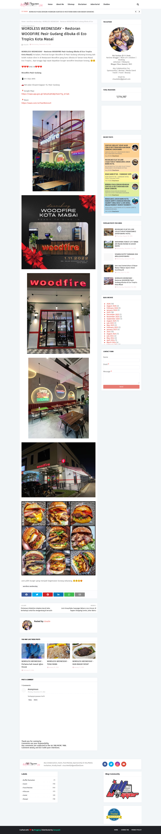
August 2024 (112, 334)
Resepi (39, 799)
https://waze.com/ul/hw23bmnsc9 (36, 103)
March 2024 (111, 342)
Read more (116, 156)
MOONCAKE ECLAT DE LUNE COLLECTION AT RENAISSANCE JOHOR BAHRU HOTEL (117, 162)
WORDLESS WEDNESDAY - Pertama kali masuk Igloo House (32, 664)
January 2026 (112, 310)
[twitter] (111, 764)
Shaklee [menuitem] (106, 4)
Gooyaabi (56, 830)
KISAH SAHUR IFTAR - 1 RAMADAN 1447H (118, 174)
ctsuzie (25, 45)
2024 (109, 332)
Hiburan (39, 791)
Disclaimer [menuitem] (82, 4)
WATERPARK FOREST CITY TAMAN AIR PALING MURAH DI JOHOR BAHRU (126, 244)
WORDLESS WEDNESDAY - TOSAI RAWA (57, 662)
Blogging (37, 830)
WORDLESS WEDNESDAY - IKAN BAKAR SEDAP (83, 662)
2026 (109, 304)
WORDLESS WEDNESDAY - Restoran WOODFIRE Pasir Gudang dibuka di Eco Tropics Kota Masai (126, 281)
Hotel (39, 795)
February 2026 (112, 308)
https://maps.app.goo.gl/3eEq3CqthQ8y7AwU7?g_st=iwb (45, 94)
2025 (109, 312)
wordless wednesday (34, 21)
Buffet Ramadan (39, 780)
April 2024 (111, 340)
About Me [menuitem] (60, 4)
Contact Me (125, 830)
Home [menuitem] (50, 4)
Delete (35, 700)
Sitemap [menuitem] (71, 4)
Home (24, 21)
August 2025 (112, 321)
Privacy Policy (136, 830)
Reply (30, 700)
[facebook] (104, 764)
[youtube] (123, 764)
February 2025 (112, 327)
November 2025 (113, 317)
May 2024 (111, 338)
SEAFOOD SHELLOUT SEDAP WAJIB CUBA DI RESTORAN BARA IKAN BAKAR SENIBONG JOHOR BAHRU (117, 147)
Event (39, 784)
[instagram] (117, 764)
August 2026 (112, 306)
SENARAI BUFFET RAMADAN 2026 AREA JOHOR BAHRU (126, 255)
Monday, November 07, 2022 (36, 692)
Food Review (39, 788)
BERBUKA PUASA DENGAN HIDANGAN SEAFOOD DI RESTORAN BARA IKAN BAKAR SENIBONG (61, 11)
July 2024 (110, 336)
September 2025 (113, 319)
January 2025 (112, 329)
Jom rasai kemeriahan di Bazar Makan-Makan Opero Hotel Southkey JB (126, 268)
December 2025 (113, 314)
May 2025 (111, 325)
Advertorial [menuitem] (95, 4)
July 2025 (110, 323)
